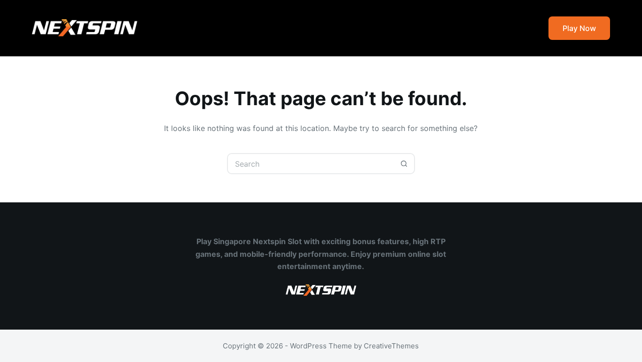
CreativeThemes (391, 345)
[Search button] (404, 163)
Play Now (579, 28)
